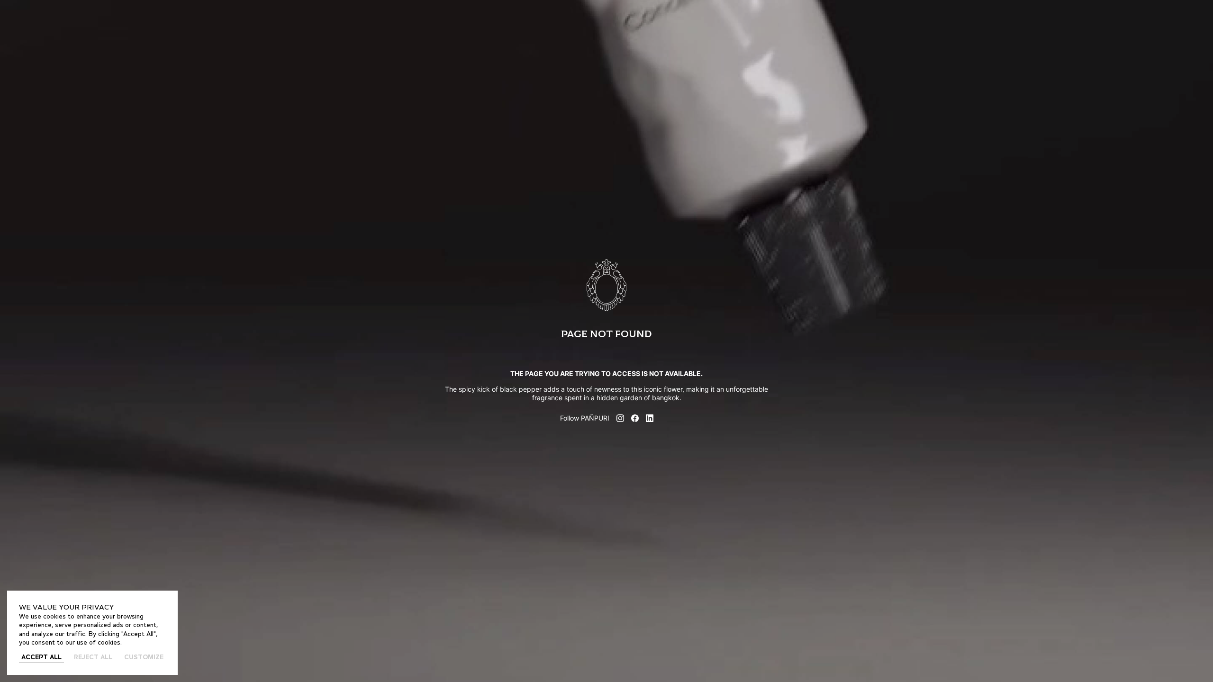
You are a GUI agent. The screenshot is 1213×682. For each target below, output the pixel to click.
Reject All (93, 657)
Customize (143, 657)
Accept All (41, 657)
